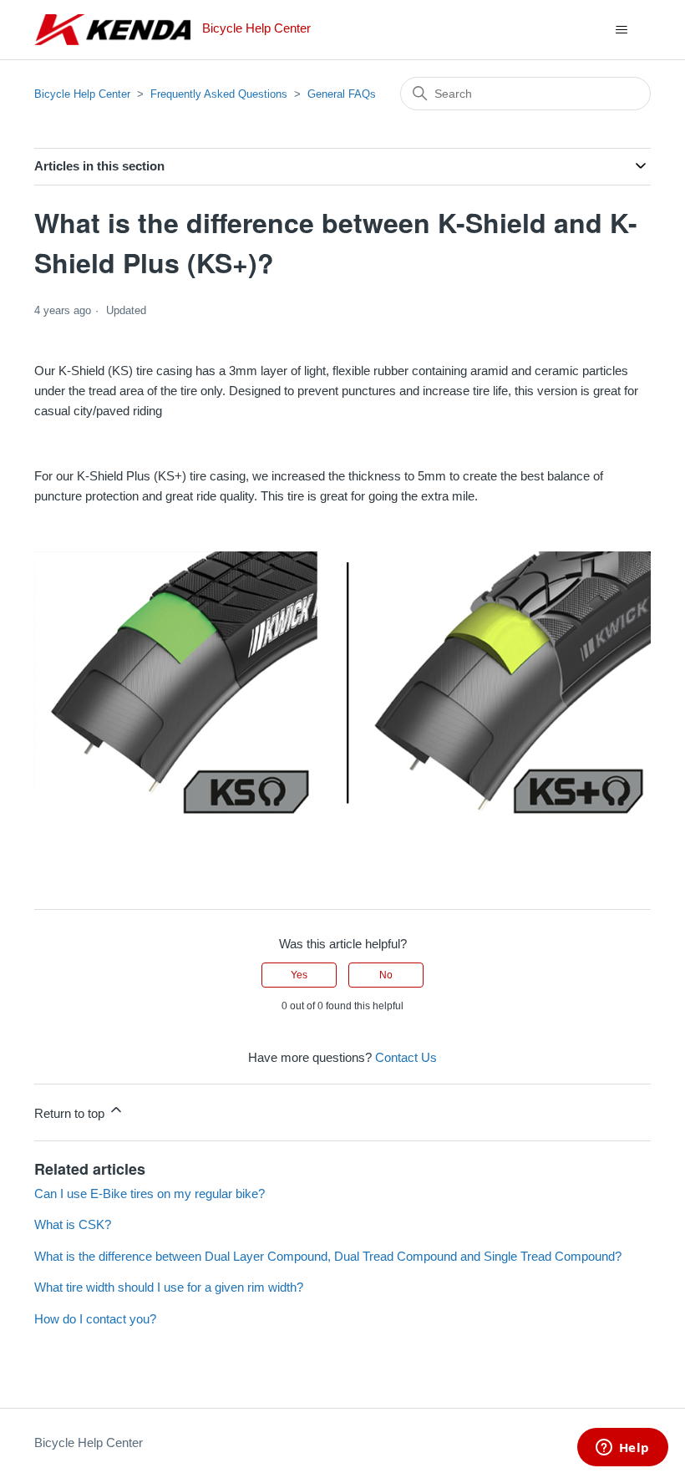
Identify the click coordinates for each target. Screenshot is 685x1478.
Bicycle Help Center (82, 94)
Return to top (71, 1113)
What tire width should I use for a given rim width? (168, 1287)
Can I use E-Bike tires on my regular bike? (149, 1193)
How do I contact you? (95, 1319)
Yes (299, 975)
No (386, 975)
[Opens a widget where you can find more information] (622, 1449)
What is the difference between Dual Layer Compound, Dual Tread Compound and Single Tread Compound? (328, 1256)
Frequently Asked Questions (218, 94)
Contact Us (406, 1057)
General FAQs (341, 94)
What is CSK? (72, 1224)
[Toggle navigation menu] (621, 30)
